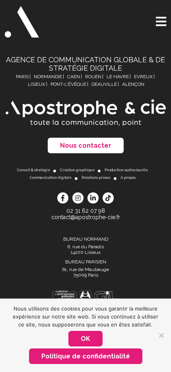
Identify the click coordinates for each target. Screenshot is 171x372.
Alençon (133, 84)
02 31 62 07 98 (85, 211)
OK (85, 338)
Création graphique (77, 170)
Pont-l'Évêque (68, 84)
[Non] (161, 335)
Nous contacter (85, 145)
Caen (73, 76)
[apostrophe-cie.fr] (22, 22)
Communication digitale (51, 178)
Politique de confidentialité (85, 356)
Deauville (104, 84)
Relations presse (96, 178)
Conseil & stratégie (33, 170)
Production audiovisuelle (126, 170)
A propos (128, 178)
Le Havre (118, 76)
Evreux (143, 76)
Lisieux (36, 84)
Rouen (93, 76)
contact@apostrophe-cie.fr (85, 217)
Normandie (48, 76)
